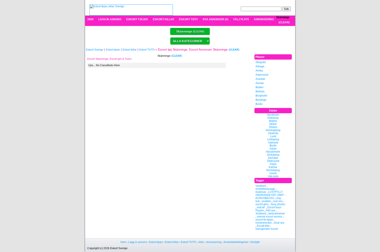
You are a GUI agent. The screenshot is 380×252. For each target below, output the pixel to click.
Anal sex (279, 222)
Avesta (260, 83)
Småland (261, 213)
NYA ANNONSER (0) (215, 19)
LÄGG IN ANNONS (109, 19)
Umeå (273, 173)
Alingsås (261, 62)
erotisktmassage (265, 188)
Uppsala (273, 142)
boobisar (261, 192)
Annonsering (213, 242)
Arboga (260, 66)
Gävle (273, 148)
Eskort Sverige (94, 49)
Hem (123, 242)
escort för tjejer (264, 219)
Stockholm (273, 114)
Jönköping (273, 154)
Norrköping (273, 170)
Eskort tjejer (113, 49)
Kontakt (254, 242)
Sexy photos (277, 204)
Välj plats (273, 176)
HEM (90, 19)
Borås (259, 104)
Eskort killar (130, 49)
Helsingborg (273, 130)
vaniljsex (261, 185)
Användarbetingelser (235, 242)
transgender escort (267, 228)
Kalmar (273, 167)
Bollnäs (260, 91)
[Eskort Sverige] (131, 9)
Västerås (273, 133)
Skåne (273, 124)
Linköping (273, 139)
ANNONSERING (264, 19)
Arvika (259, 70)
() (284, 22)
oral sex (278, 201)
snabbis (266, 201)
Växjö (273, 164)
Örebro (273, 127)
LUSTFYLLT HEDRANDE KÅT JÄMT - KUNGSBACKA (270, 195)
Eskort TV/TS (147, 49)
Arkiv (201, 242)
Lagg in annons (137, 242)
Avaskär (260, 78)
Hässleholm (273, 151)
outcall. (261, 207)
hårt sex (270, 210)
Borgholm (261, 95)
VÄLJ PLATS (241, 19)
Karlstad (273, 157)
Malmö (273, 120)
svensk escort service (269, 216)
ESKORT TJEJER (137, 19)
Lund (273, 136)
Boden (259, 87)
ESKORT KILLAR (163, 19)
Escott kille (263, 225)
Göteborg (273, 117)
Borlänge (261, 99)
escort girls (262, 204)
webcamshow (276, 213)
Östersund (273, 161)
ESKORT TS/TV (188, 19)
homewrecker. (264, 222)
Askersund (262, 74)
